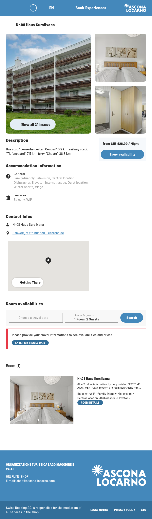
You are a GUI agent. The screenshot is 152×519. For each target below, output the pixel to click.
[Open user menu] (35, 8)
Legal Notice (99, 509)
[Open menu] (11, 8)
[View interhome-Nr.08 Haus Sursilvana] (48, 84)
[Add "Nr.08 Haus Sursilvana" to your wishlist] (142, 25)
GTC (143, 509)
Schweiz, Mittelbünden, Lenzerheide (38, 233)
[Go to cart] (21, 8)
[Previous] (9, 25)
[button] (38, 420)
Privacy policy (124, 509)
